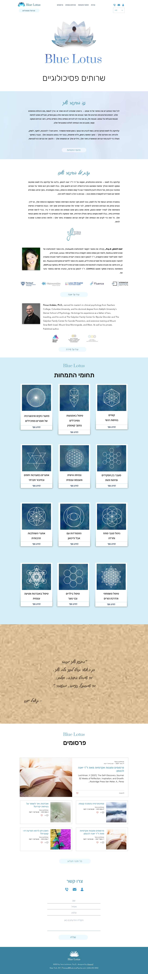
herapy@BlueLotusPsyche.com (74, 968)
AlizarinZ (90, 964)
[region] (37, 408)
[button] (28, 283)
